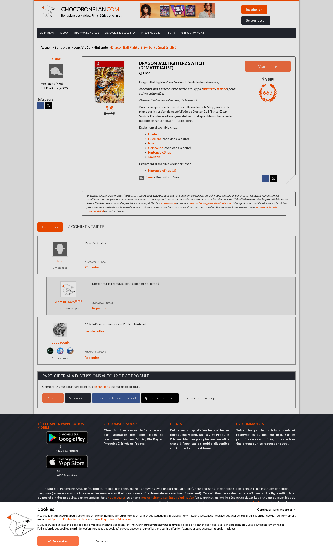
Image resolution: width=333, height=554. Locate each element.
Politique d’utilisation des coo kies (66, 519)
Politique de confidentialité (114, 519)
